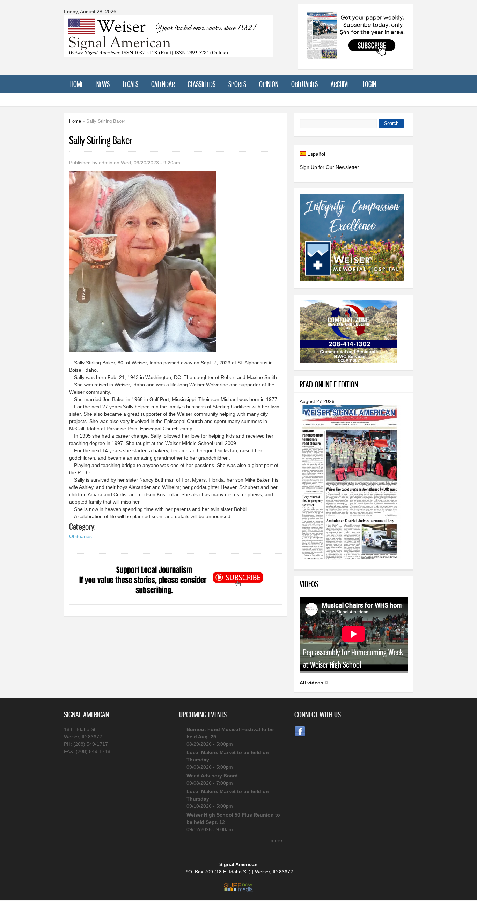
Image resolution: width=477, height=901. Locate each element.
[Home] (168, 53)
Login (369, 84)
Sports (237, 84)
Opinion (268, 84)
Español (315, 154)
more (276, 840)
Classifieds (201, 84)
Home (76, 84)
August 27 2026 (317, 401)
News (103, 84)
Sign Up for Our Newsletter (329, 167)
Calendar (163, 84)
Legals (130, 84)
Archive (340, 84)
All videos (311, 682)
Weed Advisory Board (212, 776)
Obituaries (304, 84)
